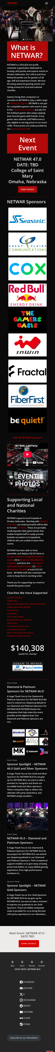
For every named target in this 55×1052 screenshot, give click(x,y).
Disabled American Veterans (19, 620)
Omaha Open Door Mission (19, 607)
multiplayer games (19, 103)
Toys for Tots (13, 610)
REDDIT (27, 1005)
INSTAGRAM (29, 1000)
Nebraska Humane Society (18, 636)
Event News (12, 683)
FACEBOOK (28, 982)
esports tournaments (23, 109)
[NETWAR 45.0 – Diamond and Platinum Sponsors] (27, 839)
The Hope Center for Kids (18, 626)
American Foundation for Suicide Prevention (26, 604)
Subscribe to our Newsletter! (24, 1037)
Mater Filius (12, 623)
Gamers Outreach (14, 597)
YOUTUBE (28, 1011)
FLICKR (26, 1018)
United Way (12, 613)
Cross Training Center (16, 629)
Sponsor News (13, 881)
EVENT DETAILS (28, 944)
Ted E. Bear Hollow (15, 616)
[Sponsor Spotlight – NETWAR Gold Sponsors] (27, 898)
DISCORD (27, 988)
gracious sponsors (20, 128)
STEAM (26, 1024)
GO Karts (21, 527)
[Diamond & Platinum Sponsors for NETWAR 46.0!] (27, 702)
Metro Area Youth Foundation (20, 632)
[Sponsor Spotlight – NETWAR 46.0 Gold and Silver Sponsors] (27, 763)
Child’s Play (12, 601)
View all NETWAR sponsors (27, 437)
